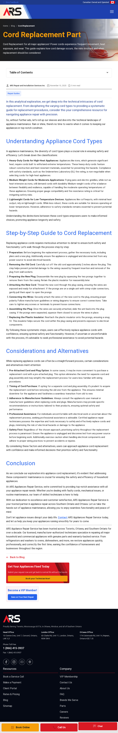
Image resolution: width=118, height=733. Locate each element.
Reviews (64, 717)
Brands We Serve (69, 700)
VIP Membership (69, 676)
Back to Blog (17, 557)
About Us (65, 688)
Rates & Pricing (11, 694)
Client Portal (10, 688)
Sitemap (7, 705)
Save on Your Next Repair (22, 597)
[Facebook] (6, 662)
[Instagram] (14, 662)
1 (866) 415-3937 (13, 648)
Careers (64, 711)
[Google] (30, 662)
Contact (62, 517)
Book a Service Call (13, 676)
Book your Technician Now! (38, 579)
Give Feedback (11, 2)
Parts (63, 705)
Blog (5, 700)
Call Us (59, 727)
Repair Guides (14, 93)
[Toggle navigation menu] (112, 11)
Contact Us (66, 682)
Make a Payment (12, 682)
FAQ (62, 694)
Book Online (20, 727)
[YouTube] (22, 662)
